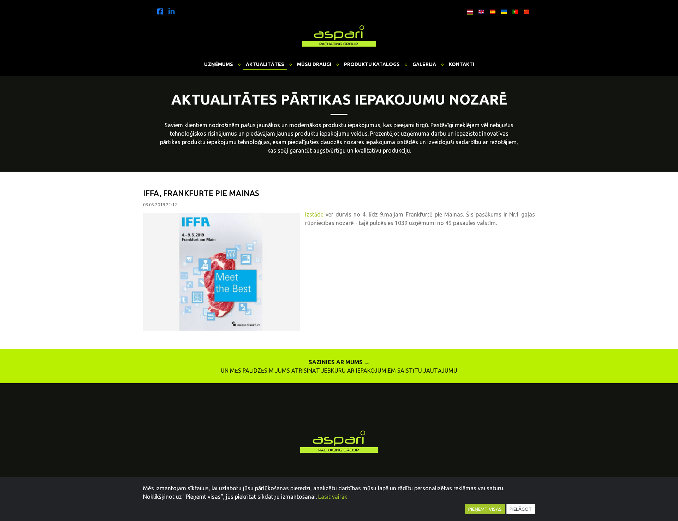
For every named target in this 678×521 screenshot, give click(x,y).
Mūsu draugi (314, 64)
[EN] (479, 10)
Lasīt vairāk (332, 496)
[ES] (491, 10)
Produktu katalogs (372, 64)
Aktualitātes (265, 64)
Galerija (424, 64)
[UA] (502, 10)
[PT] (513, 10)
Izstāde (315, 214)
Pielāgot (521, 509)
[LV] (468, 10)
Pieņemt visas (485, 509)
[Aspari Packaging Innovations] (339, 34)
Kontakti (461, 64)
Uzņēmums (218, 64)
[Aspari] (160, 11)
